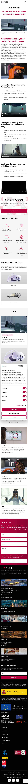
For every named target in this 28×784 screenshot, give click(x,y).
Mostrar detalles (20, 405)
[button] (4, 2)
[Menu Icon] (25, 1)
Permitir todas (14, 409)
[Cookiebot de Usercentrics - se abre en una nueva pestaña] (17, 366)
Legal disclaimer (21, 775)
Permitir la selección (14, 413)
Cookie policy (6, 557)
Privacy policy (11, 774)
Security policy (18, 774)
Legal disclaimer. (15, 557)
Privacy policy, (19, 556)
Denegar (14, 417)
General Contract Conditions (15, 777)
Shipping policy (13, 775)
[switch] (25, 392)
